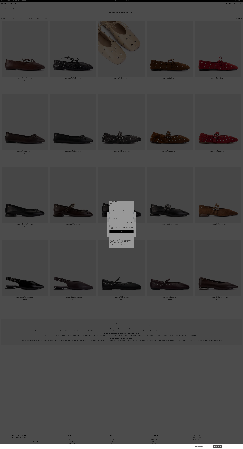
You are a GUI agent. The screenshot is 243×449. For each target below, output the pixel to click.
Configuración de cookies (199, 446)
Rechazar (208, 446)
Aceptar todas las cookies (217, 446)
